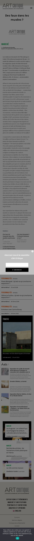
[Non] (32, 534)
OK (17, 538)
